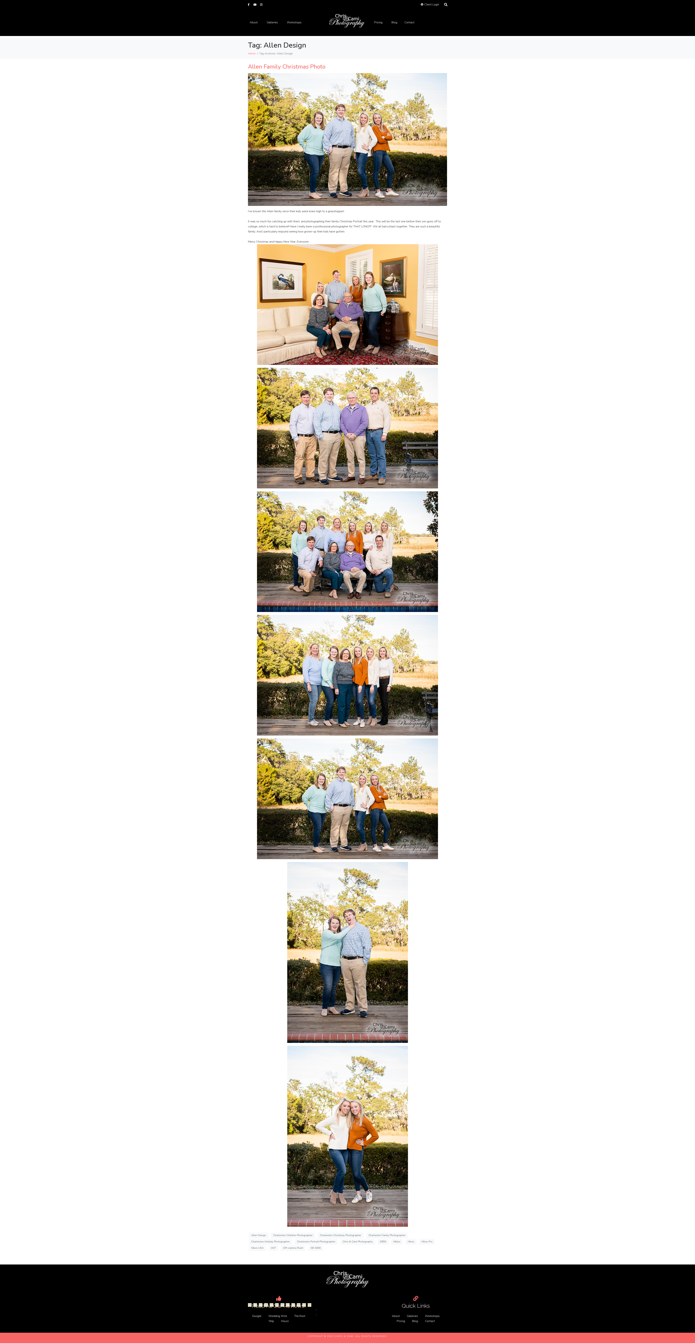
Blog (394, 22)
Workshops (294, 22)
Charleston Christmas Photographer (340, 1235)
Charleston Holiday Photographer (270, 1241)
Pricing (378, 22)
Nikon (411, 1241)
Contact (409, 22)
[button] (347, 1309)
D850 (383, 1241)
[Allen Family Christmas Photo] (347, 139)
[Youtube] (254, 4)
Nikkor (397, 1241)
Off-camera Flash (293, 1248)
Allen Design (258, 1235)
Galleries (272, 22)
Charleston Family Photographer (387, 1235)
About (254, 22)
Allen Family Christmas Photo (286, 67)
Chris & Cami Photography (358, 1241)
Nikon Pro (427, 1241)
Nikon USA (257, 1248)
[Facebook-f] (248, 4)
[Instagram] (261, 4)
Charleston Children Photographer (293, 1235)
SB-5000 (316, 1248)
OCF (273, 1248)
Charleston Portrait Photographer (316, 1241)
